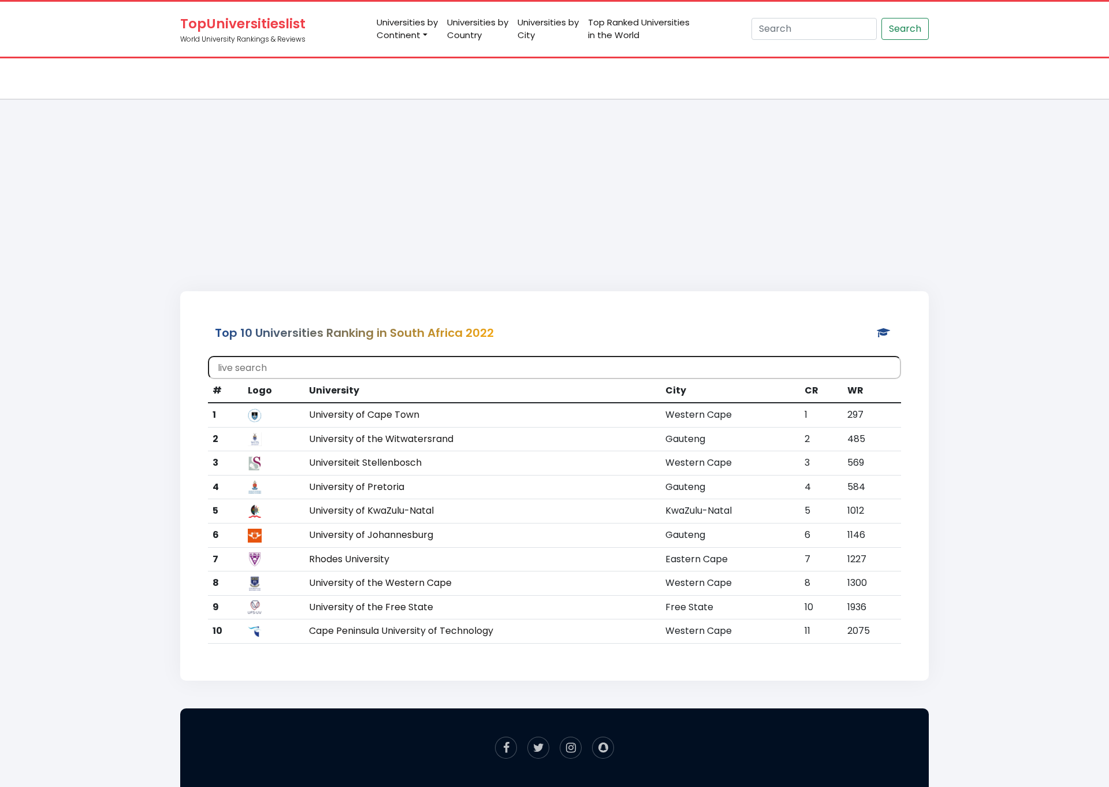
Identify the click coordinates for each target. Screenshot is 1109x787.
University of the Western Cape (380, 582)
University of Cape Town (364, 414)
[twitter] (538, 747)
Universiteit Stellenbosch (365, 462)
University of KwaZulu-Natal (371, 510)
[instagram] (570, 747)
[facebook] (506, 747)
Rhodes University (349, 559)
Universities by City (548, 29)
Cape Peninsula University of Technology (401, 630)
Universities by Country (477, 29)
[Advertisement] (554, 182)
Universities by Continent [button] (407, 29)
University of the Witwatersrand (381, 439)
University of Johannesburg (371, 534)
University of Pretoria (356, 486)
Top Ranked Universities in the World (639, 29)
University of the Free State (371, 607)
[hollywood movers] (603, 747)
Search (905, 28)
